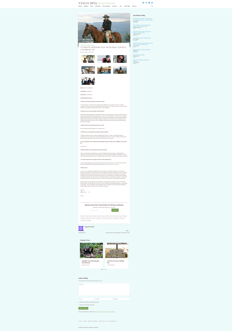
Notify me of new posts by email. (87, 304)
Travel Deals (127, 6)
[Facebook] (143, 2)
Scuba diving (105, 218)
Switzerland (122, 218)
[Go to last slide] (82, 255)
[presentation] (91, 250)
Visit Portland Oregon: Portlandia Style (142, 38)
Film (121, 6)
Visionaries (97, 6)
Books (99, 216)
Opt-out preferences (111, 321)
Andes (86, 216)
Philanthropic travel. (114, 164)
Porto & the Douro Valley (138, 54)
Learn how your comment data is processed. (105, 311)
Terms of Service (102, 321)
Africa (82, 216)
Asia (90, 216)
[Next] (126, 255)
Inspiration (135, 35)
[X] (146, 2)
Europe (111, 216)
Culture (80, 6)
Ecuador (107, 216)
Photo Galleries (106, 6)
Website (116, 299)
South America (116, 218)
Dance (102, 216)
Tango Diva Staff (84, 52)
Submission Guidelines (93, 321)
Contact (85, 321)
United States (83, 220)
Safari (93, 218)
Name (80, 299)
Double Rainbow (82, 231)
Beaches (94, 216)
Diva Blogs (135, 22)
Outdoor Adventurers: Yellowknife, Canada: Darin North (118, 231)
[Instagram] (149, 2)
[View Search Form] (152, 6)
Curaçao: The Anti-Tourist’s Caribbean (141, 49)
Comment (81, 284)
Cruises (134, 57)
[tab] (101, 269)
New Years (88, 218)
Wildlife (89, 220)
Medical (125, 216)
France (116, 216)
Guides (120, 216)
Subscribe (115, 210)
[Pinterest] (152, 2)
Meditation (83, 218)
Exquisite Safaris (84, 171)
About (80, 321)
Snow (110, 218)
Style (91, 6)
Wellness (86, 6)
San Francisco (98, 218)
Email (97, 299)
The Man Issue (83, 45)
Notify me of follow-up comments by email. (89, 302)
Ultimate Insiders (90, 45)
